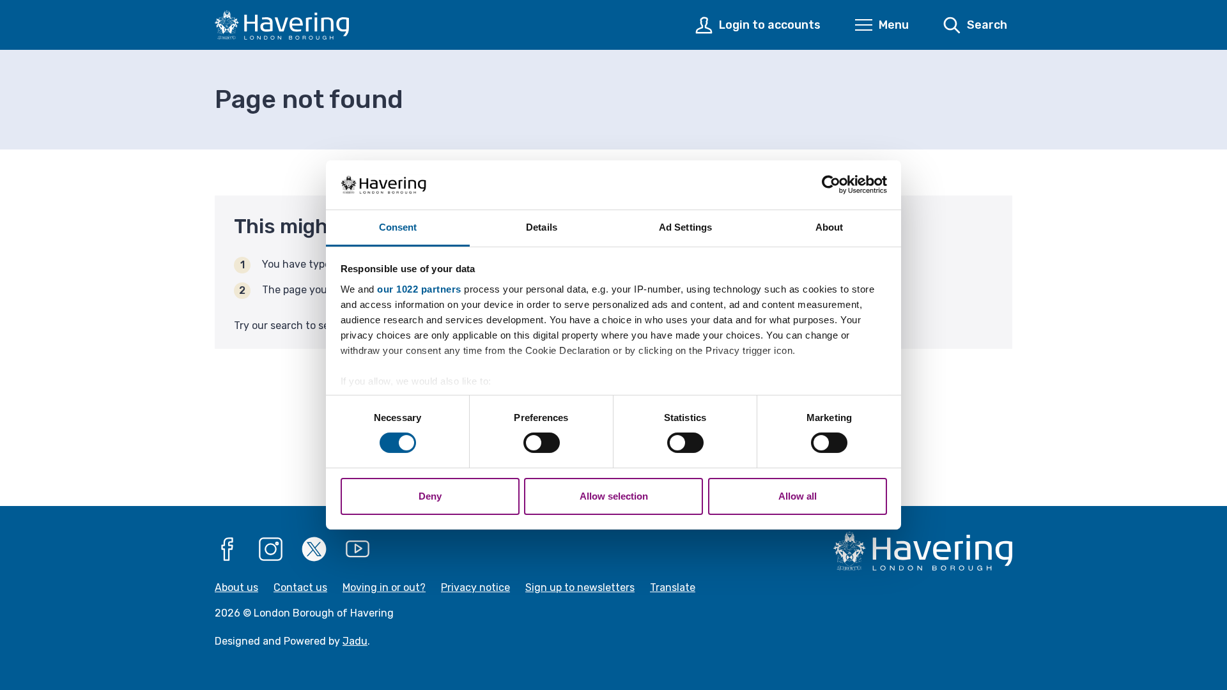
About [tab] (829, 227)
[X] (314, 549)
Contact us (300, 587)
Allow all (797, 496)
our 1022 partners (419, 289)
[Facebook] (227, 549)
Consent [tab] (398, 227)
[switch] (541, 443)
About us (236, 587)
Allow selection (614, 496)
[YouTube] (358, 549)
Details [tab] (541, 227)
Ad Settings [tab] (685, 227)
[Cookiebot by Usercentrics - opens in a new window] (831, 184)
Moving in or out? (384, 587)
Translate (672, 587)
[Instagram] (271, 549)
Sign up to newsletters (580, 587)
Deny (430, 496)
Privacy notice (475, 587)
